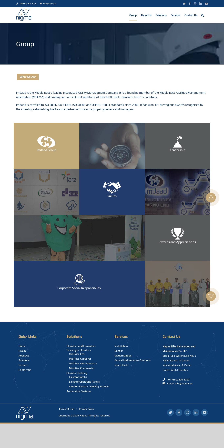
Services (23, 365)
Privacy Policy (86, 409)
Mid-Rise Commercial (81, 368)
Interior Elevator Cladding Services (89, 386)
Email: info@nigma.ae (179, 383)
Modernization (123, 355)
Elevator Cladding (77, 373)
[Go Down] (211, 296)
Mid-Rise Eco (76, 354)
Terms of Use (66, 409)
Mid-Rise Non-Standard (83, 363)
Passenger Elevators (79, 350)
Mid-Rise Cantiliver (80, 358)
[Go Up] (211, 198)
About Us (24, 355)
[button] (202, 15)
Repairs (118, 350)
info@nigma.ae (49, 3)
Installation (121, 346)
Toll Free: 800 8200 (27, 3)
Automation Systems (79, 391)
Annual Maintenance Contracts (132, 360)
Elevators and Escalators (81, 346)
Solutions (24, 360)
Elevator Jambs (78, 377)
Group (22, 350)
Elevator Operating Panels (84, 381)
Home (22, 346)
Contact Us (25, 369)
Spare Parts (121, 365)
